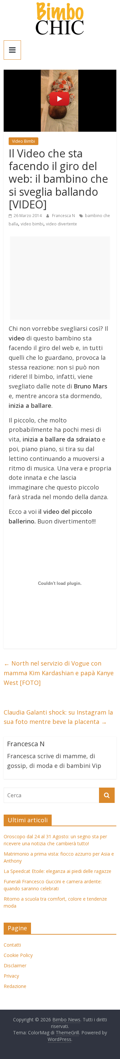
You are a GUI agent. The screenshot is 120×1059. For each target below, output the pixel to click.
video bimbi (32, 224)
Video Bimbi (23, 141)
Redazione (15, 986)
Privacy (11, 976)
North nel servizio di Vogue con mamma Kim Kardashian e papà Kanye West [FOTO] (59, 673)
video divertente (61, 224)
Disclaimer (15, 965)
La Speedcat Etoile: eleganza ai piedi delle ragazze (57, 871)
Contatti (12, 945)
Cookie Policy (18, 955)
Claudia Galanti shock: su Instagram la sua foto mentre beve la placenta (58, 717)
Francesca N (64, 215)
